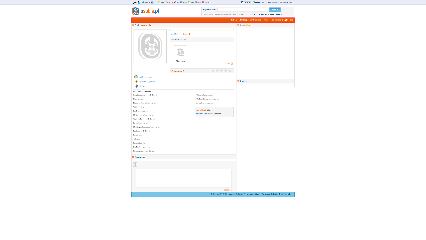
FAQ (222, 194)
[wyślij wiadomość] (136, 79)
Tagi (281, 194)
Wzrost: (199, 95)
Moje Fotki (180, 61)
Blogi (155, 2)
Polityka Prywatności (245, 194)
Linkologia (208, 2)
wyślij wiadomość (145, 77)
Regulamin (230, 194)
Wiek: (136, 107)
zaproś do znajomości (147, 81)
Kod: (135, 111)
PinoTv (147, 2)
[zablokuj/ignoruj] (136, 88)
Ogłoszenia (288, 20)
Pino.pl (136, 2)
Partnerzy (266, 194)
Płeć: (135, 99)
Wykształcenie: (202, 99)
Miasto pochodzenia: (141, 127)
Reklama (215, 194)
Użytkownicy (255, 20)
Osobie (170, 2)
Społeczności (276, 20)
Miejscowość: (138, 115)
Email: (136, 135)
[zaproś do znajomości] (136, 83)
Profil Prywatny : (140, 147)
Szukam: (137, 131)
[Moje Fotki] (180, 59)
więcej (228, 63)
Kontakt (287, 194)
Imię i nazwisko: (140, 95)
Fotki (266, 20)
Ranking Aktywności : (142, 151)
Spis (192, 2)
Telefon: (136, 139)
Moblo (185, 2)
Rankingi (243, 20)
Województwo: (139, 119)
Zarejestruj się (272, 2)
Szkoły (234, 20)
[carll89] (145, 15)
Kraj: (135, 123)
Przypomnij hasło (286, 2)
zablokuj (142, 86)
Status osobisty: (139, 103)
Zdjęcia (274, 194)
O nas (257, 194)
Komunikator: (139, 143)
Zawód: (199, 103)
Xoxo (199, 2)
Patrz (163, 2)
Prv (178, 2)
